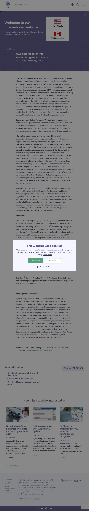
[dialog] (44, 255)
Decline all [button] (53, 261)
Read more (47, 255)
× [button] (73, 242)
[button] (44, 267)
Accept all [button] (36, 261)
